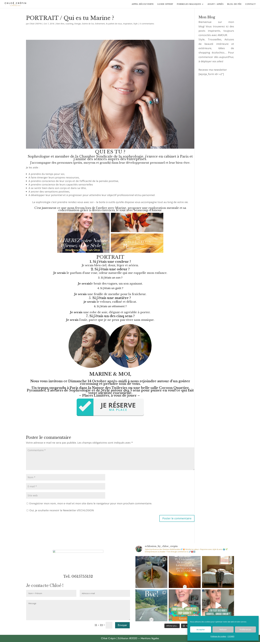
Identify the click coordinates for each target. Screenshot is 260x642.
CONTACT (250, 4)
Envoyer (122, 625)
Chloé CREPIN (35, 23)
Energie (77, 23)
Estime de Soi (88, 23)
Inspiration (127, 23)
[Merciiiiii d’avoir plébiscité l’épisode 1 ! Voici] (185, 605)
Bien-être (60, 23)
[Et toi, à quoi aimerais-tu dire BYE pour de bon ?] (151, 605)
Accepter (200, 629)
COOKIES (230, 636)
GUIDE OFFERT (165, 4)
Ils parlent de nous (114, 23)
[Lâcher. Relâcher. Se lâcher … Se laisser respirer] (218, 572)
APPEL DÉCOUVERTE (143, 4)
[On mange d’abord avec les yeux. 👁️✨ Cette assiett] (151, 572)
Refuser (223, 629)
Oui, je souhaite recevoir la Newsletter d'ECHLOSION (61, 510)
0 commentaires (147, 23)
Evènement (100, 23)
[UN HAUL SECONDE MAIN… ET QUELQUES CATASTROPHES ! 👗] (218, 605)
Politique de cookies (218, 636)
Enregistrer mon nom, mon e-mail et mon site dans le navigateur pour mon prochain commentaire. (90, 503)
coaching (69, 23)
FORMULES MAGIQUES (189, 4)
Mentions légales (150, 638)
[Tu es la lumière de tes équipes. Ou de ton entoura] (185, 572)
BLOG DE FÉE (234, 4)
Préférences (245, 629)
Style (135, 23)
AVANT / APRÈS (215, 4)
